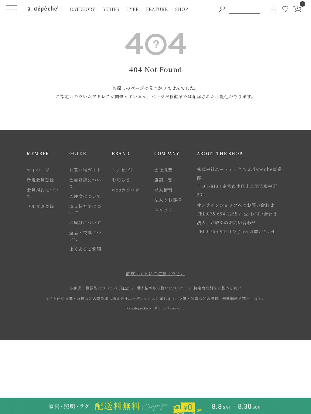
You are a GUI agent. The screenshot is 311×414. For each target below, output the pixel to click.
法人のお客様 (168, 200)
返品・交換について (85, 235)
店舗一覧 (163, 180)
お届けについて (85, 222)
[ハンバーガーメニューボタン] (11, 9)
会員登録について (85, 183)
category (82, 9)
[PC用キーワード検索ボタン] (221, 9)
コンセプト (123, 170)
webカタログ (126, 190)
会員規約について (43, 193)
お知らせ (121, 180)
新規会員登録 (40, 180)
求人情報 (163, 190)
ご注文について (85, 196)
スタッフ (163, 210)
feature (157, 9)
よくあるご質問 (85, 249)
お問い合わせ (263, 214)
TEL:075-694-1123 (217, 231)
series (111, 9)
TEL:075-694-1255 (217, 214)
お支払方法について (85, 209)
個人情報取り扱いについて (160, 287)
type (133, 9)
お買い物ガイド (85, 170)
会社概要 (163, 170)
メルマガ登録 (40, 206)
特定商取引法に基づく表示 (217, 287)
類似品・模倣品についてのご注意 (99, 287)
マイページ (38, 170)
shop (181, 9)
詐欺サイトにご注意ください (155, 273)
